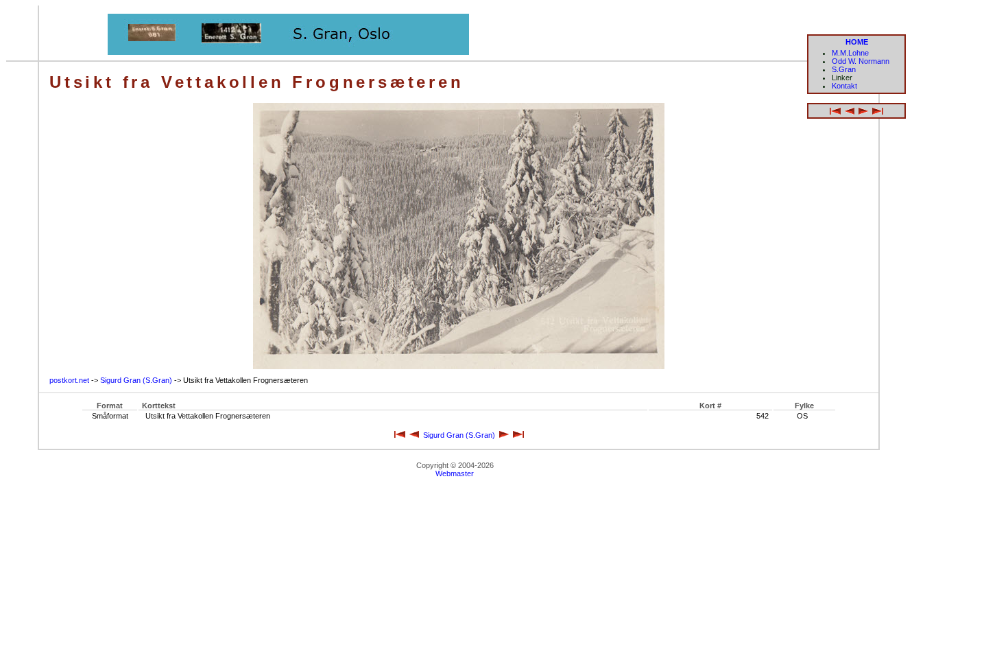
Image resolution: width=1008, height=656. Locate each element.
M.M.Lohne (850, 53)
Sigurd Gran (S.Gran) (136, 380)
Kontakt (844, 86)
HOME (856, 42)
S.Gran (844, 69)
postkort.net (69, 380)
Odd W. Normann (860, 61)
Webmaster (454, 473)
